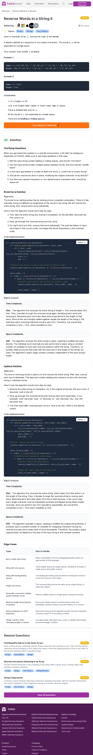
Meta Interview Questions (12, 725)
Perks (4, 750)
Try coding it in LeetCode (44, 125)
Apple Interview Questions (12, 731)
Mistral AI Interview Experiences (44, 731)
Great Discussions (9, 746)
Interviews (39, 3)
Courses (18, 3)
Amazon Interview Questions (13, 728)
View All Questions (46, 695)
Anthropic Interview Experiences (45, 721)
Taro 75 (5, 718)
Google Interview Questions (13, 721)
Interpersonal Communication (73, 728)
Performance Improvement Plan (74, 721)
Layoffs (64, 718)
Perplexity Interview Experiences (45, 725)
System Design (67, 725)
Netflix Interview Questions (12, 735)
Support (35, 753)
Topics (4, 753)
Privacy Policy (37, 746)
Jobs (28, 3)
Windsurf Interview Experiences (44, 728)
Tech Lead (65, 731)
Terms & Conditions (39, 750)
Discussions (53, 3)
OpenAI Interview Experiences (44, 718)
